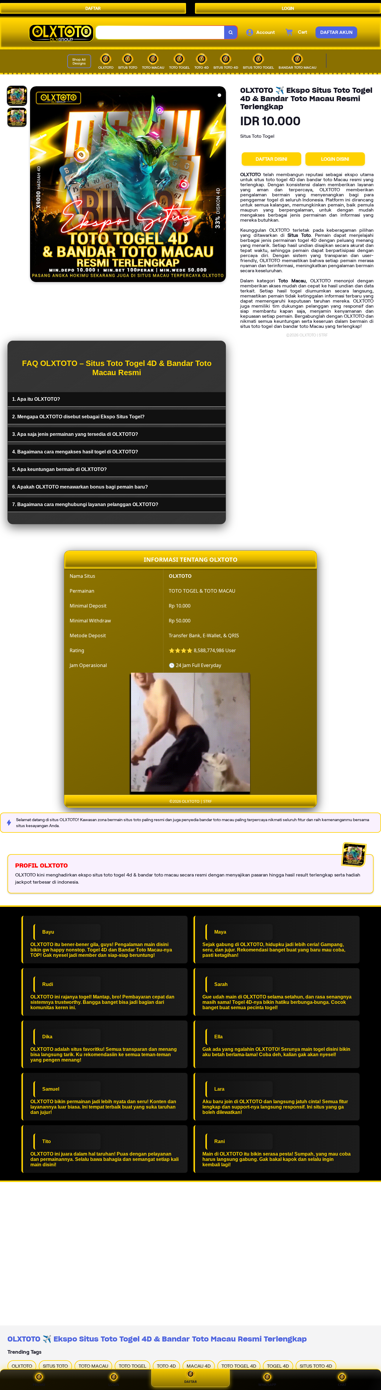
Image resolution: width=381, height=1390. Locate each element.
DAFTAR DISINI (271, 159)
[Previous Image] (35, 185)
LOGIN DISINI (335, 159)
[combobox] (160, 32)
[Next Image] (221, 185)
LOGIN (288, 8)
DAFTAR (93, 8)
